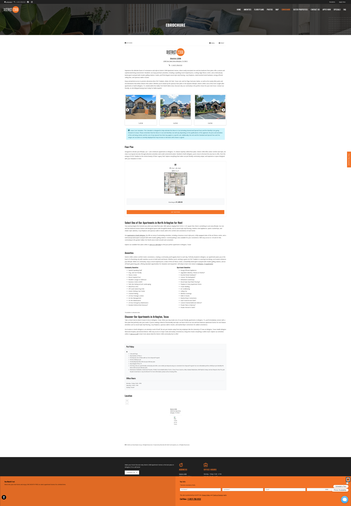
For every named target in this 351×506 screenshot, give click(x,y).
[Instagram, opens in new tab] (32, 2)
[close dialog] (348, 479)
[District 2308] (175, 420)
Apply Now (327, 9)
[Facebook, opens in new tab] (28, 2)
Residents (333, 2)
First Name (184, 489)
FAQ (344, 9)
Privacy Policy (206, 495)
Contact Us (315, 9)
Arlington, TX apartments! (205, 264)
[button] (8, 2)
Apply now (343, 2)
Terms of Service (218, 495)
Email (214, 43)
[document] (175, 421)
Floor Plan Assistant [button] (349, 160)
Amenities (247, 9)
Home (239, 9)
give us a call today (155, 245)
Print (222, 43)
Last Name (227, 489)
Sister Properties (300, 9)
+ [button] (127, 401)
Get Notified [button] (184, 212)
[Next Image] (224, 110)
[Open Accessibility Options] (3, 498)
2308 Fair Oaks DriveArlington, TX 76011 (175, 412)
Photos (270, 9)
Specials (338, 9)
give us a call (134, 334)
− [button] (127, 403)
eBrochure (286, 9)
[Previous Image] (127, 110)
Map (277, 9)
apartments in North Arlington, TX (137, 235)
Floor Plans (259, 9)
